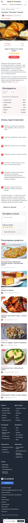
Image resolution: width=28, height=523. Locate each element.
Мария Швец (5, 467)
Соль (5, 112)
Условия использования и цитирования (12, 494)
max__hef (15, 82)
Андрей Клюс (19, 457)
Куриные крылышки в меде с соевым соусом (14, 316)
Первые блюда (6, 408)
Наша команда (5, 504)
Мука (17, 427)
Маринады (18, 413)
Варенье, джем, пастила (6, 433)
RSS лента (4, 511)
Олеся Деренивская (8, 15)
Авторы (3, 461)
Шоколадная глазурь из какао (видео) (14, 395)
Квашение (4, 430)
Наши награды (5, 499)
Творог (5, 104)
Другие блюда (4, 313)
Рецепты (4, 4)
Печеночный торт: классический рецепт (12, 368)
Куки (13, 521)
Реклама (4, 497)
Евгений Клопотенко (21, 451)
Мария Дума (5, 464)
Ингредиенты (18, 424)
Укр (26, 1)
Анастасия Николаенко (8, 292)
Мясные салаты (4, 340)
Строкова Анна (6, 267)
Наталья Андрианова (8, 319)
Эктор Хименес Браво (20, 448)
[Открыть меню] (2, 1)
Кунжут (5, 109)
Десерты (3, 393)
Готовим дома (5, 452)
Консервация (4, 424)
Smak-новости (5, 444)
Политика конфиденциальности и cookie (12, 490)
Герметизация (5, 436)
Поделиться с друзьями (9, 207)
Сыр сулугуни (7, 102)
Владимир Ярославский (19, 454)
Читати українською (5, 18)
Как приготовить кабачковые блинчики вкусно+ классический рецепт (12, 263)
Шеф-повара (18, 444)
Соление (4, 427)
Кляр (17, 415)
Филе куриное (19, 434)
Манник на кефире (7, 290)
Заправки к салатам (21, 408)
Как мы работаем (6, 492)
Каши (17, 417)
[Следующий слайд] (26, 4)
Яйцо (17, 439)
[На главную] (14, 1)
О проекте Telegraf (6, 487)
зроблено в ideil (4, 518)
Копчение (18, 420)
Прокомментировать (10, 231)
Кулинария (5, 449)
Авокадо (18, 432)
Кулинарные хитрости (7, 447)
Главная (3, 8)
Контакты (4, 502)
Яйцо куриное (7, 107)
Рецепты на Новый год (16, 4)
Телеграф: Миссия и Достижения (10, 509)
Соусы (17, 410)
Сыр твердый (19, 437)
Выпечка (3, 288)
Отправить (14, 57)
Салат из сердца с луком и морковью (13, 342)
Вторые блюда (4, 366)
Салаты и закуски (15, 8)
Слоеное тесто (8, 100)
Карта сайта (5, 506)
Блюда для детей (6, 420)
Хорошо (21, 521)
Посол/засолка (6, 438)
